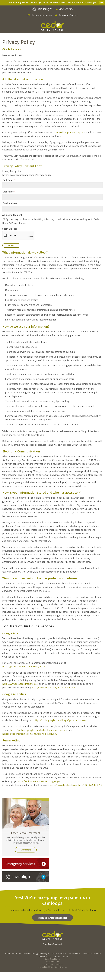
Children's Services (59, 953)
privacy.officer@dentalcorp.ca (68, 132)
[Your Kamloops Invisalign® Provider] (42, 9)
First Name (8, 180)
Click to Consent (11, 49)
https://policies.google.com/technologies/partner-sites (39, 730)
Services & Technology (28, 953)
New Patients (74, 953)
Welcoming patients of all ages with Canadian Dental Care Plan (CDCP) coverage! (52, 2)
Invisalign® (44, 953)
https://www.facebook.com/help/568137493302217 (75, 784)
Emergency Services (68, 15)
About (14, 953)
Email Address (9, 203)
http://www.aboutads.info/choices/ (20, 683)
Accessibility (96, 953)
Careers (85, 953)
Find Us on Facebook (52, 944)
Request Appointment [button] (41, 15)
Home (7, 953)
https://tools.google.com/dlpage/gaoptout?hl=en (60, 720)
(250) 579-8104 (66, 9)
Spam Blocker (9, 228)
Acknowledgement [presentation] (13, 214)
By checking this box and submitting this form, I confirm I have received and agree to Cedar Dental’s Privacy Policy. (51, 221)
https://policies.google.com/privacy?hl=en (24, 666)
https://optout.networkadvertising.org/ (38, 781)
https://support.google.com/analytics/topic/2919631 (29, 733)
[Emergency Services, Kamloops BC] (25, 863)
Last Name (8, 191)
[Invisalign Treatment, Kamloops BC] (25, 876)
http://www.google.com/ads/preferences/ (53, 687)
